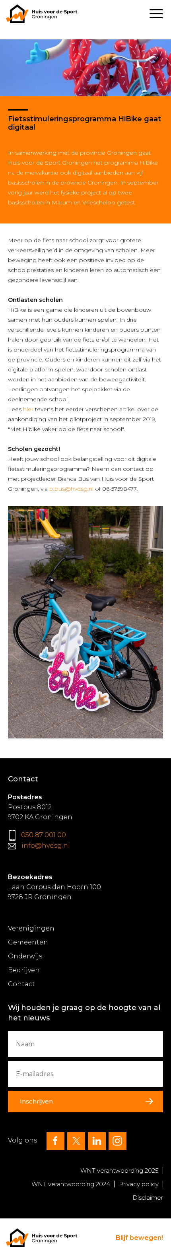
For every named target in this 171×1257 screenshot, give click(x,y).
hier (28, 409)
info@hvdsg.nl (45, 845)
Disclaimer (147, 1197)
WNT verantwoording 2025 (119, 1170)
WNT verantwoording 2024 (70, 1184)
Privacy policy (139, 1184)
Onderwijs (25, 956)
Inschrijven (36, 1101)
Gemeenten (28, 942)
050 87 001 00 (43, 835)
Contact (21, 984)
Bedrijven (24, 970)
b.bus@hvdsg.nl (71, 488)
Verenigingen (31, 928)
